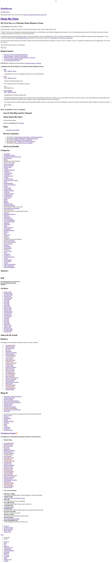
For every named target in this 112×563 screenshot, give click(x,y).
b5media (21, 123)
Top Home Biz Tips (9, 257)
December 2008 (8, 293)
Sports (5, 425)
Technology (7, 254)
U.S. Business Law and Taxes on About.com (61, 38)
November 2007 (8, 312)
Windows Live (8, 559)
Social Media (7, 246)
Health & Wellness (9, 421)
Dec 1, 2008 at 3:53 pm (10, 78)
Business (6, 417)
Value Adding (7, 261)
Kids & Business (8, 218)
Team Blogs (7, 427)
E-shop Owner (9, 361)
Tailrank (6, 561)
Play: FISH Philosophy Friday (12, 519)
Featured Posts (7, 189)
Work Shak (7, 411)
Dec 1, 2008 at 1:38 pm (10, 71)
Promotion (6, 237)
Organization (7, 229)
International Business (9, 214)
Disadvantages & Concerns (11, 180)
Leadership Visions (9, 507)
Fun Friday (7, 192)
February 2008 (8, 308)
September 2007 (8, 315)
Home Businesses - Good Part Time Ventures (15, 56)
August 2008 (7, 299)
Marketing (6, 223)
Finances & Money (9, 190)
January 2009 (7, 292)
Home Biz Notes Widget (13, 130)
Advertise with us (5, 12)
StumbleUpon (7, 549)
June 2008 (6, 302)
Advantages (7, 153)
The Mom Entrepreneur (10, 406)
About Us (6, 526)
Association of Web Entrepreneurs (13, 396)
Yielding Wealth (9, 389)
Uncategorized (7, 260)
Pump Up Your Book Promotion (12, 402)
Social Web (7, 537)
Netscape (6, 546)
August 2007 (7, 317)
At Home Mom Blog (9, 398)
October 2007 (7, 314)
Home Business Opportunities (11, 208)
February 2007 (8, 325)
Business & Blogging (11, 352)
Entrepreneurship (8, 183)
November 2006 (8, 330)
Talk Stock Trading (10, 385)
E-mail (5, 539)
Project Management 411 (12, 377)
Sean (5, 76)
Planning (38, 63)
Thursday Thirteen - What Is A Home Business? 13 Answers (19, 57)
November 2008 (8, 295)
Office (5, 226)
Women (6, 263)
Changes (6, 168)
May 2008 (6, 303)
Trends (5, 258)
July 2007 (6, 318)
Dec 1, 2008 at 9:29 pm (10, 92)
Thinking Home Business (10, 408)
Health (5, 199)
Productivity (7, 235)
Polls (5, 233)
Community (7, 174)
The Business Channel (8, 433)
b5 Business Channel (9, 155)
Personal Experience (30, 63)
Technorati (6, 552)
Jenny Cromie (8, 90)
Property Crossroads (11, 379)
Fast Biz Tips (7, 187)
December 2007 (8, 311)
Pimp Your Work (10, 376)
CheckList (6, 171)
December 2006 (8, 328)
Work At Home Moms (9, 264)
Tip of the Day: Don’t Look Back (23, 143)
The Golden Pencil (10, 388)
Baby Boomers (8, 158)
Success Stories (8, 251)
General (6, 420)
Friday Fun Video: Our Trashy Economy (14, 498)
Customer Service (8, 179)
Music (5, 424)
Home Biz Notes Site (9, 205)
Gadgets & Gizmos (9, 193)
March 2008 (7, 306)
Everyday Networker (11, 363)
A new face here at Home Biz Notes (13, 59)
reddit (5, 558)
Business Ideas (8, 167)
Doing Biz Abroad (10, 360)
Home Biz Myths (8, 204)
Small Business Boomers (22, 38)
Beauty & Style (8, 415)
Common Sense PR (11, 355)
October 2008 (7, 296)
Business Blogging (9, 164)
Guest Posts (7, 198)
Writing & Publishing (9, 267)
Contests (6, 177)
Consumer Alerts (8, 176)
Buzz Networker (10, 354)
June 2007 (6, 320)
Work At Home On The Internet (12, 409)
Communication (8, 173)
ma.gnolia (6, 556)
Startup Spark (9, 383)
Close (2, 534)
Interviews (6, 215)
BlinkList (6, 553)
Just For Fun (7, 217)
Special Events (8, 248)
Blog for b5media (8, 529)
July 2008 (6, 300)
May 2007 (6, 321)
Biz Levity (8, 349)
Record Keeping (8, 243)
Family (6, 186)
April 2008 (7, 305)
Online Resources (8, 227)
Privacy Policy (7, 530)
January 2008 (7, 309)
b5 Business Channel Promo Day (12, 156)
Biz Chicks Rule (10, 348)
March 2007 (7, 324)
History (6, 201)
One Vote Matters (10, 374)
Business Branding (9, 165)
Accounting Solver (10, 345)
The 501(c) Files (10, 386)
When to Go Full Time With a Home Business (16, 54)
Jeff (5, 69)
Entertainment (7, 418)
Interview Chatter (10, 370)
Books (5, 159)
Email (5, 181)
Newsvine (6, 555)
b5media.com (6, 8)
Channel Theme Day (9, 170)
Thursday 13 (7, 255)
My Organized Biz (10, 373)
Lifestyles (6, 422)
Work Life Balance (9, 265)
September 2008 (8, 297)
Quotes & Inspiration (9, 240)
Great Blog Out (8, 195)
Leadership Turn (10, 371)
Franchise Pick (9, 364)
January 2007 (7, 327)
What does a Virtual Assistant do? (23, 140)
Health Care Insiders (11, 367)
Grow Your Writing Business (11, 401)
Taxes (5, 252)
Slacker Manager (10, 380)
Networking (7, 224)
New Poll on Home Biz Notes (12, 60)
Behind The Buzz (10, 346)
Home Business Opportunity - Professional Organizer (29, 137)
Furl (5, 544)
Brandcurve (9, 351)
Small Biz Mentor (8, 404)
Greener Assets (9, 366)
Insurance (6, 212)
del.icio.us (6, 541)
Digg (5, 543)
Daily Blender (9, 358)
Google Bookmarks (9, 550)
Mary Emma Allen (11, 141)
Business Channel (28, 14)
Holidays (6, 202)
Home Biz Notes (10, 18)
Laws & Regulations (9, 220)
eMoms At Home (8, 399)
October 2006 (7, 331)
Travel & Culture (8, 430)
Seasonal (6, 245)
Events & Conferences (10, 184)
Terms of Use (7, 532)
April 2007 (7, 323)
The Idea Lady (8, 405)
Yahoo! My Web (8, 547)
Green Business (8, 196)
